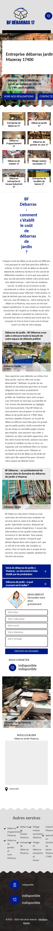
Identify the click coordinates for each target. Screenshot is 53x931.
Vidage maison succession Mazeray (35, 832)
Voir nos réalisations (19, 96)
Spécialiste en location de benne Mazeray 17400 (47, 846)
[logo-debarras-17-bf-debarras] (20, 16)
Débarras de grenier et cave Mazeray (9, 849)
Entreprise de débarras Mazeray (22, 847)
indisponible (27, 666)
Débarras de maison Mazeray (22, 832)
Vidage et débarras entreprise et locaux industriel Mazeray (41, 843)
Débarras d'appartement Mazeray (9, 832)
